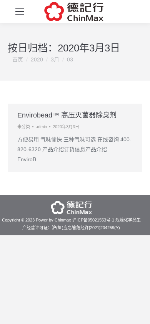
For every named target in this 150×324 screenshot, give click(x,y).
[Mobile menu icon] (20, 12)
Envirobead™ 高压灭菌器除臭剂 (67, 115)
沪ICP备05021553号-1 (93, 220)
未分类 (23, 126)
